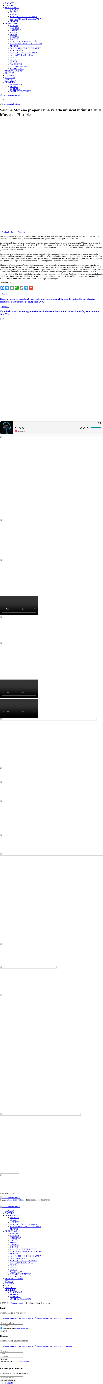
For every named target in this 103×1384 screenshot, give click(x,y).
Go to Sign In (23, 1361)
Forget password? (22, 1328)
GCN (2, 319)
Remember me (9, 1328)
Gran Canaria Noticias (15, 1200)
